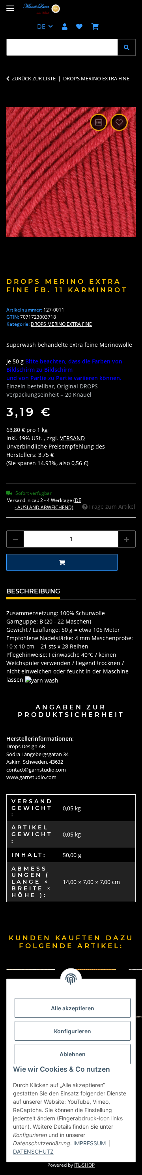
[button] (65, 26)
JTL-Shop (84, 1165)
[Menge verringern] (15, 539)
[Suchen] (127, 47)
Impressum (89, 1143)
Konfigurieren (72, 1031)
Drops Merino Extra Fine (61, 324)
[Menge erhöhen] (126, 539)
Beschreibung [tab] (33, 591)
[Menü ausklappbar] (10, 5)
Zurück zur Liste (34, 78)
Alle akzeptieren (72, 1008)
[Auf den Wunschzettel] (119, 122)
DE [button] (41, 26)
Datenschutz (33, 1151)
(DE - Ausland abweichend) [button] (48, 504)
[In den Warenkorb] (12, 103)
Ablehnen (73, 1054)
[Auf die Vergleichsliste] (98, 122)
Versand (72, 438)
